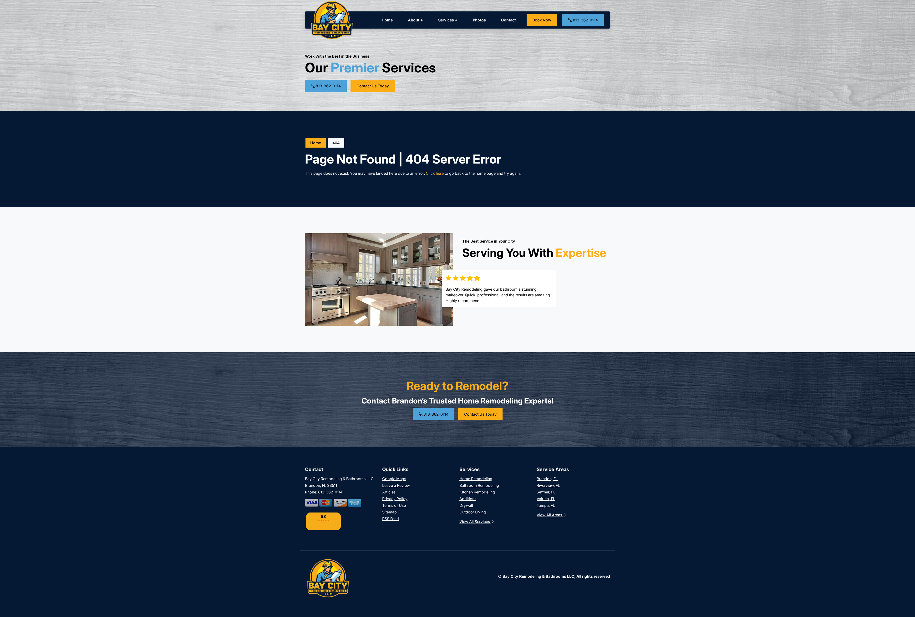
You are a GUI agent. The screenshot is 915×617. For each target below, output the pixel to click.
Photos (479, 20)
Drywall (466, 505)
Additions (467, 498)
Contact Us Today (372, 86)
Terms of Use (394, 505)
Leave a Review (396, 485)
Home (387, 20)
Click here (435, 173)
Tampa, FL (546, 505)
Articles (389, 492)
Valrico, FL (546, 498)
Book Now (542, 20)
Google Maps (394, 478)
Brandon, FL (547, 478)
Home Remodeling (475, 478)
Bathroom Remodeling (479, 485)
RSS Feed (390, 518)
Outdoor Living (472, 512)
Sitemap (389, 512)
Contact (508, 20)
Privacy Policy (394, 498)
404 (336, 142)
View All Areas (550, 515)
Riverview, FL (548, 485)
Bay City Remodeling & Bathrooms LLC (538, 576)
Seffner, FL (546, 492)
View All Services (475, 521)
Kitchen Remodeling (477, 492)
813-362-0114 (585, 20)
